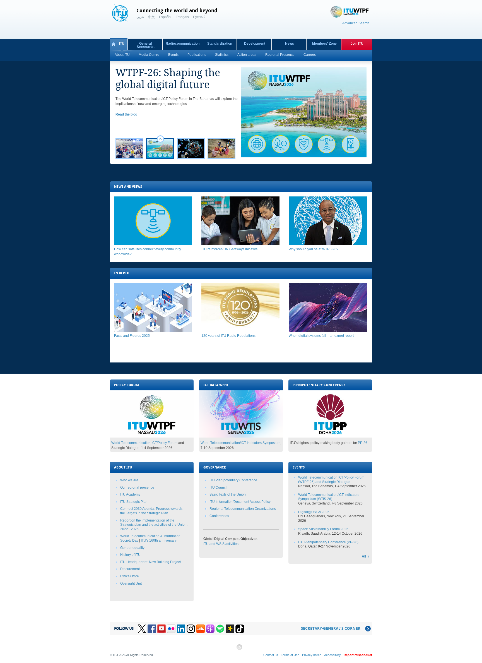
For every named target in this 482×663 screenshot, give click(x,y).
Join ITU (357, 43)
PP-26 (362, 443)
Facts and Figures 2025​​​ (132, 336)
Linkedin (181, 628)
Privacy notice (311, 655)
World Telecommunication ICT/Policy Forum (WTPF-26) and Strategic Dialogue (331, 479)
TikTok (239, 628)
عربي (140, 17)
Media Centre (149, 55)
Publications (196, 55)
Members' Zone (324, 43)
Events (173, 55)
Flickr (171, 628)
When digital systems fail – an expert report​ (321, 336)
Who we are (129, 480)
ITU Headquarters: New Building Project (150, 562)
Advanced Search (355, 23)
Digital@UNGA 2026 (313, 512)
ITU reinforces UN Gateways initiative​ (229, 249)
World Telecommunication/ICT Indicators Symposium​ (240, 443)
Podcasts (210, 628)
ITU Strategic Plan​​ (134, 502)
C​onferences (219, 516)
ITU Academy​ (130, 494)
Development (254, 43)
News (289, 43)
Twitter (142, 628)
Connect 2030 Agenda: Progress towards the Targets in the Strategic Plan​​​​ (151, 511)
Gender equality (132, 548)
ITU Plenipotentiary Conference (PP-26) (328, 542)
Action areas (246, 55)
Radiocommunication (182, 43)
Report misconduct (358, 655)
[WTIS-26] (241, 436)
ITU (121, 43)
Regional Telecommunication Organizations (242, 509)
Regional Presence (280, 55)
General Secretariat (146, 45)
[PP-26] (330, 436)
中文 (151, 17)
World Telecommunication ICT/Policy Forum (144, 443)
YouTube (161, 628)
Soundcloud (200, 628)
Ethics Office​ (129, 576)
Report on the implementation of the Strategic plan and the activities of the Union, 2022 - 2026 (153, 524)
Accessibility (332, 655)
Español (165, 17)
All (364, 556)
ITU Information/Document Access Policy (240, 502)
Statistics (221, 55)
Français (182, 17)
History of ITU (130, 555)
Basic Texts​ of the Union (227, 494)
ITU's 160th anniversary (159, 540)
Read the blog (126, 114)
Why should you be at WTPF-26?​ (313, 249)
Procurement (130, 569)
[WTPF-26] (152, 436)
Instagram (191, 628)
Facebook (152, 628)
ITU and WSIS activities (220, 544)
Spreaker (230, 628)
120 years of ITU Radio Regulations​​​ (228, 336)
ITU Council (218, 487)
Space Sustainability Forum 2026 (323, 529)
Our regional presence (137, 487)
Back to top (239, 649)
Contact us (270, 655)
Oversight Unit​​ (131, 583)
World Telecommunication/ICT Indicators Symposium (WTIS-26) (328, 497)
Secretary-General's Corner (330, 628)
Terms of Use (290, 655)
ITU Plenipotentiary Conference (233, 480)
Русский (199, 17)
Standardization (219, 43)
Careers (309, 55)
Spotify (220, 628)
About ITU (122, 55)
